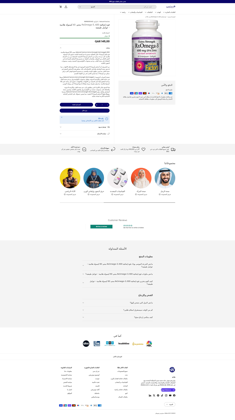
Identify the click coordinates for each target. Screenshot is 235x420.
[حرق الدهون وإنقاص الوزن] (93, 178)
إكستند (97, 386)
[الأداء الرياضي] (70, 178)
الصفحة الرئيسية (171, 16)
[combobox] (117, 7)
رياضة (124, 12)
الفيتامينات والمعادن (136, 12)
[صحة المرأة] (141, 178)
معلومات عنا (68, 371)
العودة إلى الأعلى (117, 357)
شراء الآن (84, 111)
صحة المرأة (141, 191)
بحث (126, 375)
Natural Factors (105, 21)
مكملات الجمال (123, 397)
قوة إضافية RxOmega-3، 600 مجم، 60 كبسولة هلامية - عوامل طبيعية (155, 16)
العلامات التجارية (170, 12)
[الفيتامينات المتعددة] (117, 178)
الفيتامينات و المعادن (121, 382)
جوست (97, 379)
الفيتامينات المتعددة (117, 191)
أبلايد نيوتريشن (95, 390)
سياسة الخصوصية (66, 375)
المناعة (125, 386)
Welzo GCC (168, 413)
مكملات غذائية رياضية (121, 390)
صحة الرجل (165, 191)
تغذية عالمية (95, 382)
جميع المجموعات (122, 371)
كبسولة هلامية (106, 33)
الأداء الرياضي (70, 191)
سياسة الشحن (67, 382)
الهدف (159, 12)
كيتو (126, 393)
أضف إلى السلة (76, 105)
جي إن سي (96, 371)
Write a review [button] (101, 226)
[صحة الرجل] (165, 178)
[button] (61, 7)
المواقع (70, 393)
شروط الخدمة (67, 386)
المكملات (149, 12)
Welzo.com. (145, 385)
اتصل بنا (69, 390)
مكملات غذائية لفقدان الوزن (119, 379)
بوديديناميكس (95, 397)
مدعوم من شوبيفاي (159, 413)
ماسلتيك (96, 393)
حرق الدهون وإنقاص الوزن (94, 191)
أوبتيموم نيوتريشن (94, 375)
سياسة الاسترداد (67, 379)
